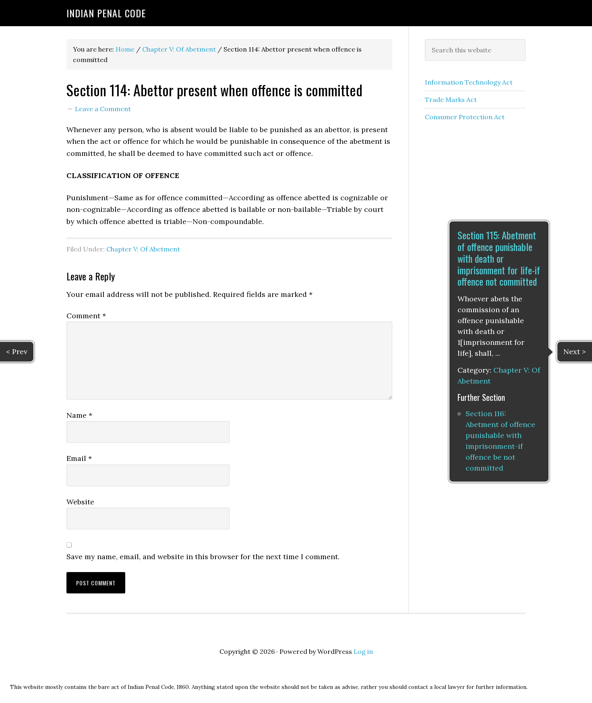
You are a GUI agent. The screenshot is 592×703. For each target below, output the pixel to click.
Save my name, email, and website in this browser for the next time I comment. (202, 556)
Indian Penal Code (106, 13)
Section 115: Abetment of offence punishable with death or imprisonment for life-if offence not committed (498, 258)
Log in (363, 651)
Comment (86, 315)
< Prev (16, 351)
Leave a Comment (103, 109)
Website (80, 501)
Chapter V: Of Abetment (143, 249)
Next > (574, 351)
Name (79, 415)
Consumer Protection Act (465, 117)
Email (79, 458)
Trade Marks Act (451, 99)
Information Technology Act (469, 82)
